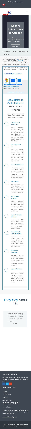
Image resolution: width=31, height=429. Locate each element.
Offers (5, 391)
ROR (22, 426)
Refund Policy (7, 394)
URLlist (26, 426)
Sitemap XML (16, 426)
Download (15, 46)
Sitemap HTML (8, 426)
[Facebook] (3, 384)
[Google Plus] (10, 384)
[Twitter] (7, 384)
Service (6, 392)
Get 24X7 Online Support (9, 417)
